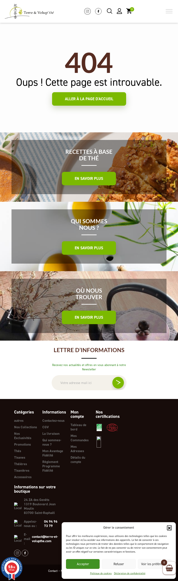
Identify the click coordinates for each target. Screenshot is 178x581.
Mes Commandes (80, 437)
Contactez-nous (53, 420)
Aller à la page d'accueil (89, 99)
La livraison (50, 433)
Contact (53, 571)
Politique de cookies (101, 573)
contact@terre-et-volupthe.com (45, 539)
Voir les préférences (154, 564)
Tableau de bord (78, 427)
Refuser (119, 564)
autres (18, 420)
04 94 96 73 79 (51, 523)
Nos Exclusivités (22, 435)
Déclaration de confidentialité (129, 573)
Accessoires (22, 477)
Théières (20, 464)
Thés (17, 451)
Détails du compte (78, 459)
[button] (169, 527)
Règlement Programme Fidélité (51, 466)
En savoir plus (89, 178)
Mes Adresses (77, 448)
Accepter (83, 564)
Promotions (22, 444)
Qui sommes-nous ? (51, 442)
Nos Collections (25, 427)
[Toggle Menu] (169, 11)
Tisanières (21, 470)
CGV (45, 427)
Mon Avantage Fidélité (52, 453)
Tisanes (19, 457)
